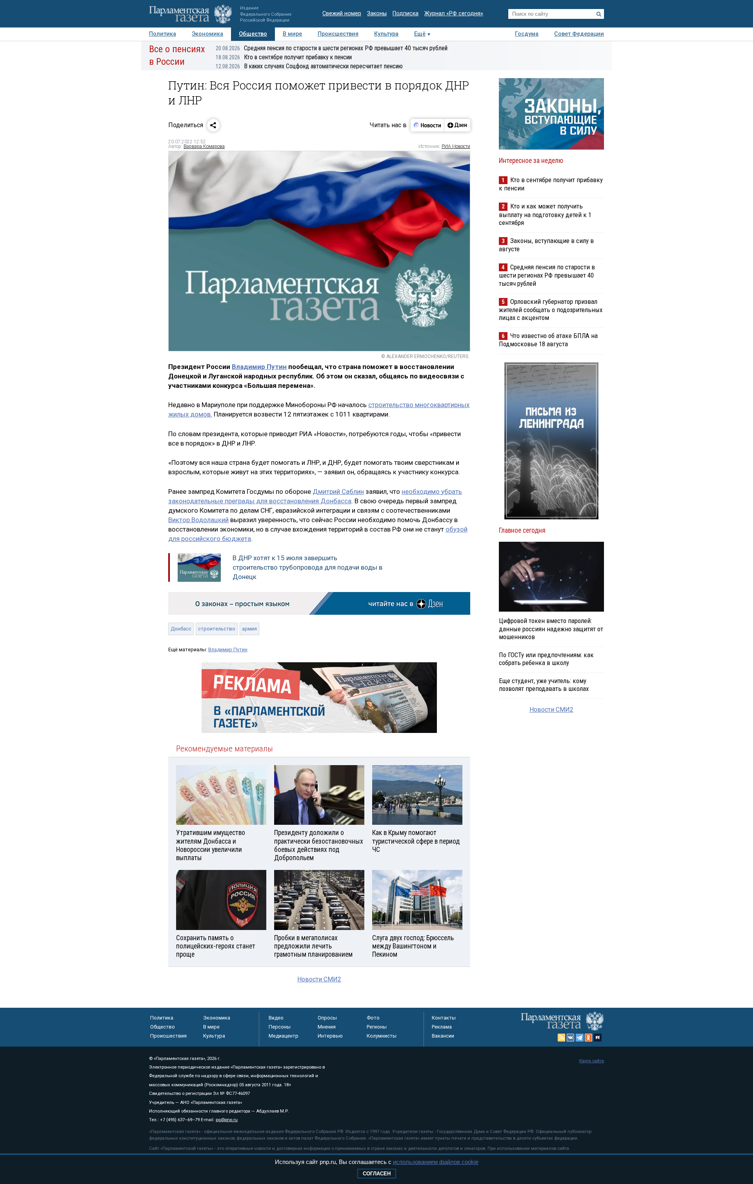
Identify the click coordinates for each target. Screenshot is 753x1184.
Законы (377, 13)
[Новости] (427, 125)
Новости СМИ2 (319, 979)
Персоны (280, 1027)
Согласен (377, 1174)
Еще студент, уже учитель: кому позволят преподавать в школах (544, 684)
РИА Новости (456, 146)
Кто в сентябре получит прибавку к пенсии (284, 57)
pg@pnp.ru (227, 1119)
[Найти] (599, 14)
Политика (162, 34)
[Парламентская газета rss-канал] (562, 1037)
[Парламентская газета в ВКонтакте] (571, 1037)
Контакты (444, 1018)
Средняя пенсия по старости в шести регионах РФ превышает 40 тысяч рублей (331, 48)
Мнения (327, 1027)
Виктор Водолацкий (198, 520)
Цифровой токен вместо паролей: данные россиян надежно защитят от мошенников (551, 628)
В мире (292, 34)
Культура (386, 34)
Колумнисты (382, 1036)
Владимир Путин (259, 367)
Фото (373, 1018)
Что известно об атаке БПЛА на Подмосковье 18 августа (548, 340)
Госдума (526, 34)
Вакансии (443, 1036)
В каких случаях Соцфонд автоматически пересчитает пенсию (309, 66)
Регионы (377, 1027)
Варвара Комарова (204, 146)
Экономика (207, 34)
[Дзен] (457, 125)
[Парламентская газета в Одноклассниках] (589, 1037)
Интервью (330, 1036)
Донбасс (181, 629)
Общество (253, 34)
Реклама (442, 1027)
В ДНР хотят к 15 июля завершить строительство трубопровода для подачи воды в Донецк (307, 567)
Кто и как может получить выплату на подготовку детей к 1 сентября (545, 214)
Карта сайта (591, 1060)
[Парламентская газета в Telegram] (580, 1037)
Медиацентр (283, 1036)
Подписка (405, 13)
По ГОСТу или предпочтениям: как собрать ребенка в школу (546, 659)
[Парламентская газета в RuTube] (598, 1037)
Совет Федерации (579, 34)
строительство (216, 629)
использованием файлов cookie (435, 1161)
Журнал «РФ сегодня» (453, 13)
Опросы (327, 1018)
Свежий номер (341, 13)
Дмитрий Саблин (338, 491)
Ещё (420, 34)
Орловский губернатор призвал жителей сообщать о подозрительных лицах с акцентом (550, 310)
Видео (276, 1018)
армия (249, 629)
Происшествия (338, 34)
